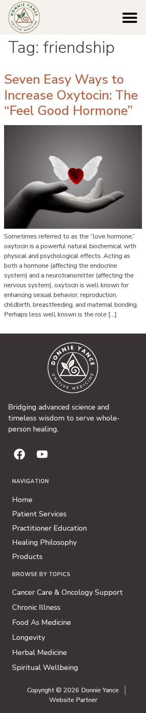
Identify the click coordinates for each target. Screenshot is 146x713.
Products (27, 556)
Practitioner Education (49, 528)
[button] (130, 17)
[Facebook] (19, 454)
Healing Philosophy (44, 542)
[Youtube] (42, 454)
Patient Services (39, 514)
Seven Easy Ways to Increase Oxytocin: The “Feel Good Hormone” (71, 95)
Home (22, 500)
